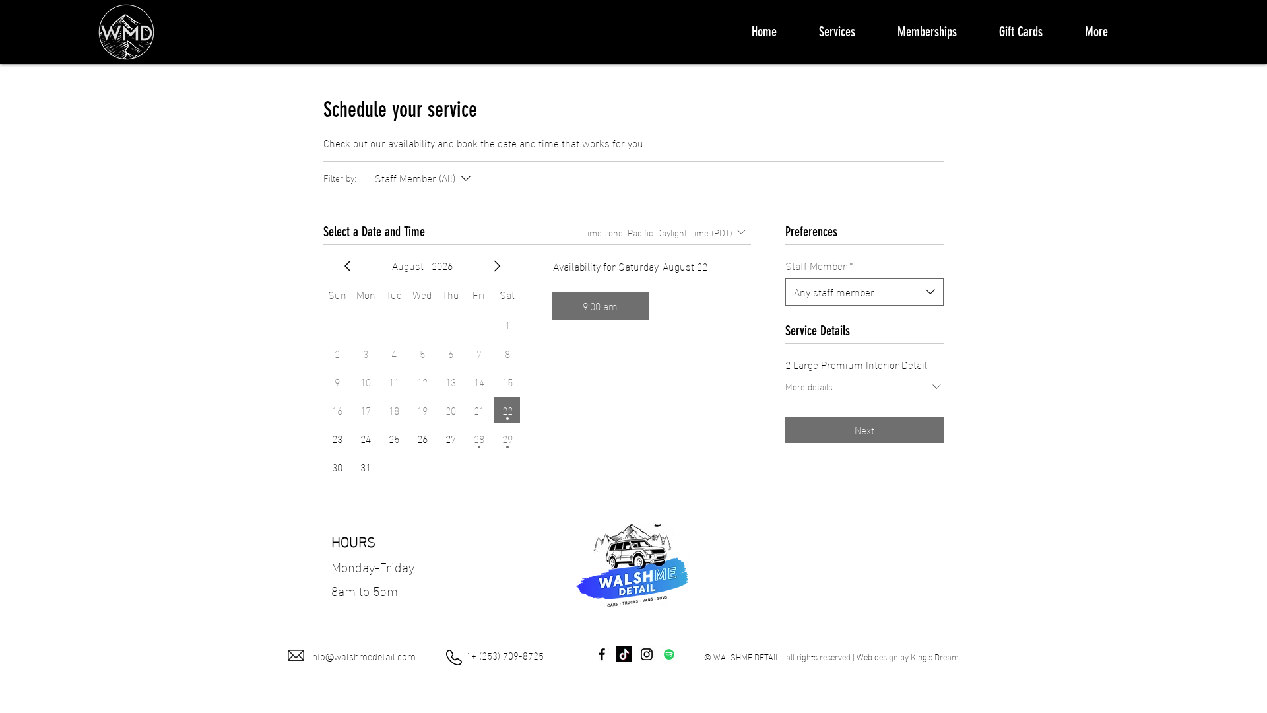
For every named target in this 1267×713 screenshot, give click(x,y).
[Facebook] (602, 654)
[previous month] (348, 266)
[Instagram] (647, 654)
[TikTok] (624, 654)
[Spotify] (669, 654)
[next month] (497, 266)
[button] (837, 31)
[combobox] (864, 292)
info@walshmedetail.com (363, 655)
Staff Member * (819, 265)
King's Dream (935, 656)
